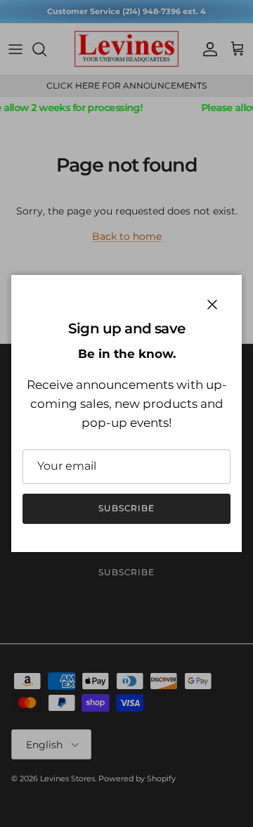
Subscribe (126, 508)
